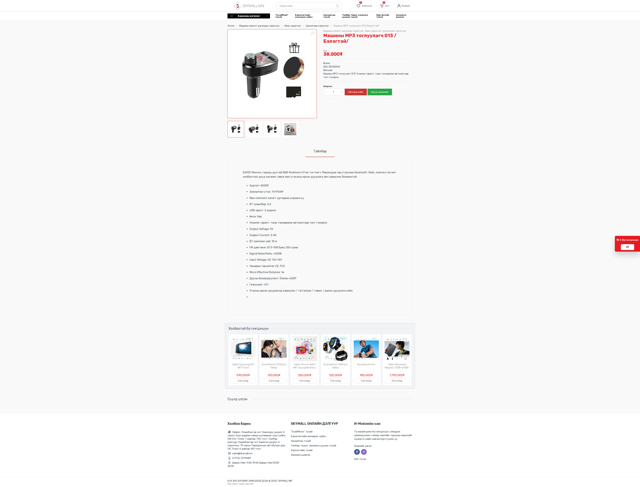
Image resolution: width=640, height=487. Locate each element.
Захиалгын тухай (301, 440)
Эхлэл (231, 25)
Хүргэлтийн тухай (301, 450)
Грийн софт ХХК (246, 484)
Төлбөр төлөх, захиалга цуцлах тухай (313, 445)
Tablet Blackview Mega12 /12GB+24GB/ (397, 366)
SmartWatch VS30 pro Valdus (335, 366)
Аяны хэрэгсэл (292, 25)
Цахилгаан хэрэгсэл (317, 25)
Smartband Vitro (366, 364)
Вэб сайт (232, 484)
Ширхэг (327, 86)
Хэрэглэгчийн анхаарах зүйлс (308, 436)
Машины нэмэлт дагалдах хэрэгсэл (259, 25)
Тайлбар (320, 151)
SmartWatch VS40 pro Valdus (274, 366)
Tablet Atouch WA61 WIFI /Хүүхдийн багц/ (304, 366)
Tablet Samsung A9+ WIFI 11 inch (243, 366)
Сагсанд (243, 380)
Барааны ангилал (249, 16)
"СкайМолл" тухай (301, 431)
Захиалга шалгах (300, 454)
